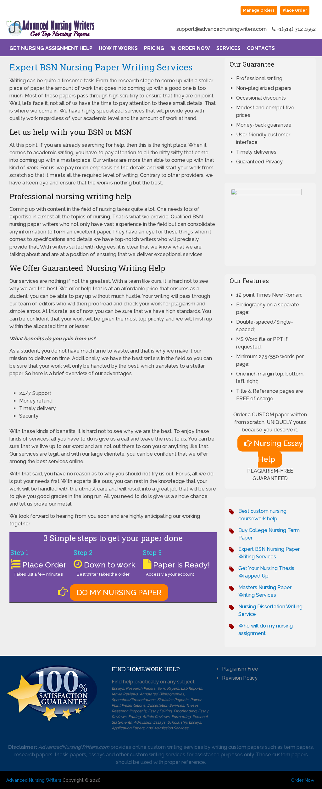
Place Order (295, 10)
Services (228, 48)
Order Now (193, 48)
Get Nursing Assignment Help (50, 48)
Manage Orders (259, 10)
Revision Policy (240, 678)
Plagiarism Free (240, 669)
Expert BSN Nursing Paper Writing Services (100, 67)
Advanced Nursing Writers (33, 780)
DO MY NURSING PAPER (119, 592)
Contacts (261, 48)
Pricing (154, 48)
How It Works (118, 48)
